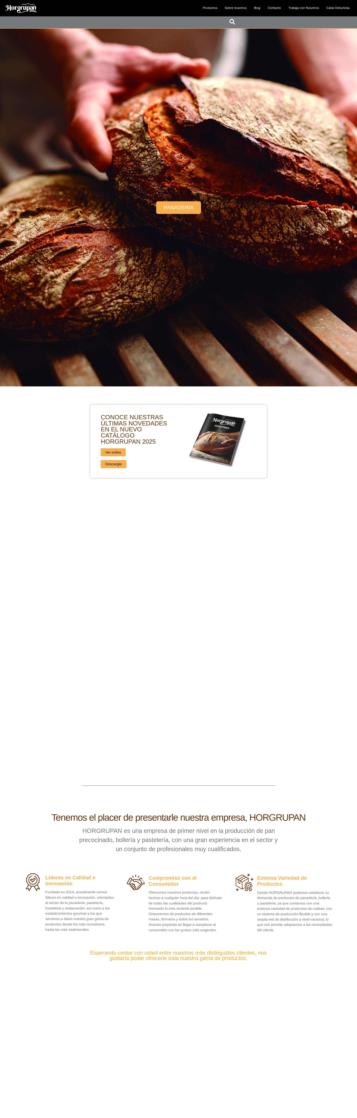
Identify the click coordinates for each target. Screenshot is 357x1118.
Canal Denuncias (338, 8)
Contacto (274, 8)
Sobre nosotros (236, 8)
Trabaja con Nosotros (303, 8)
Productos (210, 8)
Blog (257, 8)
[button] (4, 207)
